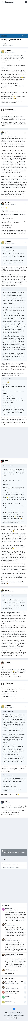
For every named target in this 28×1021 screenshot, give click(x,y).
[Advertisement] (14, 19)
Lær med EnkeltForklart (18, 1015)
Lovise (6, 1002)
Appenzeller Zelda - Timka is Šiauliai (14, 954)
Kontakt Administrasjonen (16, 1012)
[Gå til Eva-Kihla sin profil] (2, 203)
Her (8, 691)
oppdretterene (7, 696)
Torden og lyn (8, 1001)
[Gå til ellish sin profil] (2, 461)
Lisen (6, 998)
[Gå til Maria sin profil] (2, 802)
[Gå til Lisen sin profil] (3, 997)
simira (8, 970)
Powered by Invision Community (14, 1018)
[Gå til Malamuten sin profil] (3, 924)
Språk (6, 1012)
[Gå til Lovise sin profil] (3, 1002)
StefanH (8, 910)
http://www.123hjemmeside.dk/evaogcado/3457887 (13, 211)
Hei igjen (7, 969)
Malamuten (9, 925)
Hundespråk (8, 939)
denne (12, 693)
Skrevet (10, 52)
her (14, 814)
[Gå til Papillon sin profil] (2, 662)
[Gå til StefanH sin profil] (3, 909)
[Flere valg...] (25, 51)
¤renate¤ (4, 43)
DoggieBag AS (14, 1017)
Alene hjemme (8, 908)
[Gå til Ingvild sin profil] (2, 133)
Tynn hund (7, 923)
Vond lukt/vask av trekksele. (12, 991)
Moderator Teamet (17, 1014)
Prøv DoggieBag (8, 1015)
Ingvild (7, 132)
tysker (6, 993)
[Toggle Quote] (3, 247)
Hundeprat (10, 45)
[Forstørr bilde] (22, 77)
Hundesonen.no (7, 2)
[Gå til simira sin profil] (3, 970)
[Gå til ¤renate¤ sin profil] (2, 51)
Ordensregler (8, 1014)
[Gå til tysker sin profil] (3, 992)
